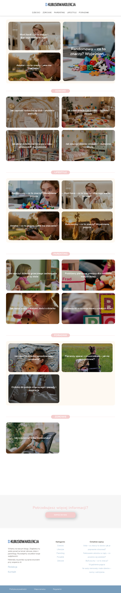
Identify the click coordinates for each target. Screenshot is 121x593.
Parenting (59, 12)
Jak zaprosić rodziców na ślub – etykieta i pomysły (32, 112)
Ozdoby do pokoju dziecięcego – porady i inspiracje (33, 389)
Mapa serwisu (39, 589)
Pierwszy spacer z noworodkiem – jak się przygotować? (87, 358)
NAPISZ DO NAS (60, 515)
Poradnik (84, 12)
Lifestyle (72, 12)
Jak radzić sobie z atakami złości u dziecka (32, 308)
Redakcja (12, 566)
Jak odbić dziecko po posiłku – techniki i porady (88, 112)
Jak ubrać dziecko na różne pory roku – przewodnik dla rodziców (33, 145)
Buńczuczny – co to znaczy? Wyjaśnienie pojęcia (87, 226)
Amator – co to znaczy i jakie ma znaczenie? (33, 67)
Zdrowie (47, 12)
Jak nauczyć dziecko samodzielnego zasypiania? (34, 358)
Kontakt (12, 571)
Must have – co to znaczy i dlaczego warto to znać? (34, 36)
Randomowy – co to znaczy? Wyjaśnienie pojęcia (88, 51)
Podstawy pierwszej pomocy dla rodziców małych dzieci (88, 275)
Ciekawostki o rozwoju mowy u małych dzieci (88, 308)
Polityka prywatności (18, 589)
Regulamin (57, 589)
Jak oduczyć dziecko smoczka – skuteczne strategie (88, 145)
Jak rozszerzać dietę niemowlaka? (32, 438)
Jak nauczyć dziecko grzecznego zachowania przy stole (33, 275)
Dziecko (36, 12)
